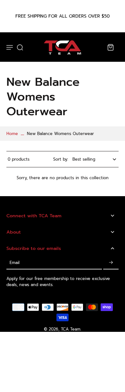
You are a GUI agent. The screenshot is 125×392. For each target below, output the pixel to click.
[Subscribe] (111, 262)
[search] (20, 47)
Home (12, 134)
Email (15, 263)
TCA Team (70, 329)
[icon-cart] (110, 47)
